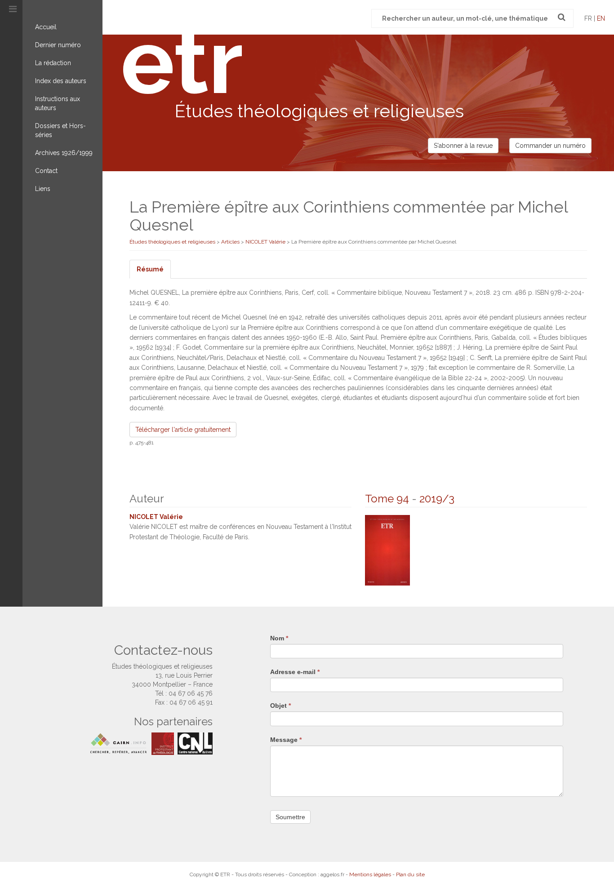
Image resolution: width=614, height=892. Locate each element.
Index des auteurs (60, 80)
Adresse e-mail (295, 671)
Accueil (46, 27)
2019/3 (436, 498)
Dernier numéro (58, 45)
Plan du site (410, 874)
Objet (280, 705)
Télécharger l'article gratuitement (183, 429)
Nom (279, 638)
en (601, 18)
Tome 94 (387, 498)
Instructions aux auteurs (57, 103)
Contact (46, 170)
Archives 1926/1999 (64, 152)
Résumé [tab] (150, 269)
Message (286, 739)
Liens (42, 188)
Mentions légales (370, 874)
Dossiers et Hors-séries (60, 130)
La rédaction (53, 63)
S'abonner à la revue (463, 145)
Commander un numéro (550, 145)
